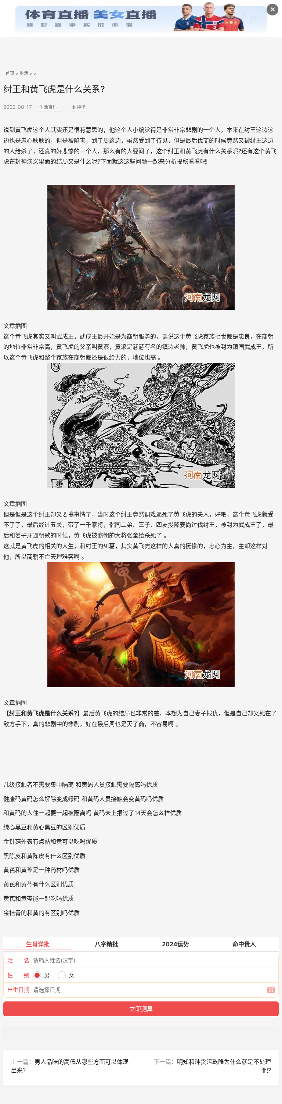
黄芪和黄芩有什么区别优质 (38, 884)
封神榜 (79, 107)
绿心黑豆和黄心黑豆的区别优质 (44, 827)
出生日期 (18, 989)
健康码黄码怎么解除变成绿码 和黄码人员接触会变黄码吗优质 (83, 799)
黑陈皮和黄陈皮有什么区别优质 (44, 856)
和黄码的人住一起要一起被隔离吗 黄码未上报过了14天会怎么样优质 (92, 813)
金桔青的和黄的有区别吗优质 (41, 913)
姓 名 (18, 960)
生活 (23, 73)
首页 (10, 73)
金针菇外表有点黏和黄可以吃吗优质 (50, 841)
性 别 (18, 975)
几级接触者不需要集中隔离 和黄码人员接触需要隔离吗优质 (80, 784)
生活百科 (48, 107)
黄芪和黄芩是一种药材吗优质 (41, 869)
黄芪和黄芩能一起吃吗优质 (38, 898)
